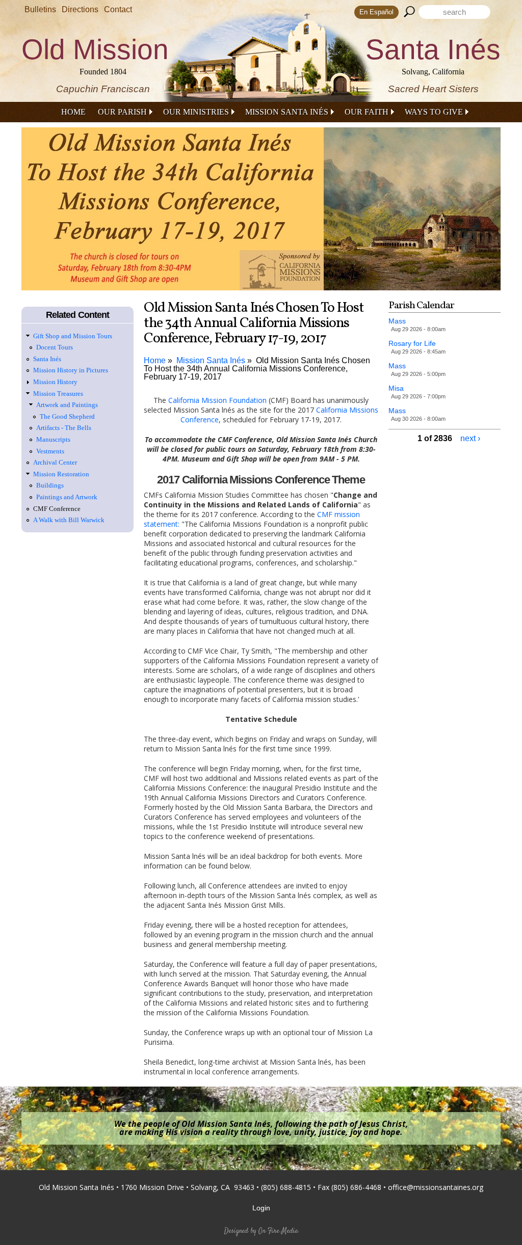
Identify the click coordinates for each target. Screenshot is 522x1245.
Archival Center (55, 462)
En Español (376, 12)
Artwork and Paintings (67, 405)
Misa (396, 388)
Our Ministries (196, 111)
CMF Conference (57, 508)
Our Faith (366, 111)
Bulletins (40, 9)
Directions (80, 9)
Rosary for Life (412, 343)
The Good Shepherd (67, 416)
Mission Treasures (58, 393)
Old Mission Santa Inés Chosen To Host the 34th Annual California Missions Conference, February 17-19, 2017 (257, 368)
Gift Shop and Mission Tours (72, 336)
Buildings (50, 485)
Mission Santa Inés (286, 111)
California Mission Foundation (217, 400)
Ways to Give (434, 111)
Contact (118, 9)
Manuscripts (53, 439)
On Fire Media (278, 1231)
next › (470, 438)
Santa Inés (47, 359)
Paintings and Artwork (66, 497)
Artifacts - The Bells (63, 427)
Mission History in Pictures (70, 370)
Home (73, 111)
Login (261, 1208)
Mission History (55, 382)
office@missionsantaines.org (435, 1187)
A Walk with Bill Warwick (69, 520)
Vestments (50, 451)
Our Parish (122, 111)
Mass (397, 321)
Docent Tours (54, 347)
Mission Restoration (61, 474)
